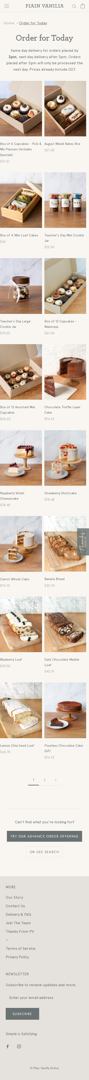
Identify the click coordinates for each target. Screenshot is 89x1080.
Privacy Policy (17, 957)
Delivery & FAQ (18, 914)
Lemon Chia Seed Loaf (17, 745)
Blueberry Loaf (11, 659)
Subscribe (22, 1013)
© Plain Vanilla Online (44, 1068)
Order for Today (33, 23)
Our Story (14, 897)
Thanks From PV (20, 931)
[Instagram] (19, 1046)
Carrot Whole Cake (14, 579)
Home (9, 23)
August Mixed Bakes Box (62, 144)
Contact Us (15, 906)
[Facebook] (7, 1046)
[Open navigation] (6, 6)
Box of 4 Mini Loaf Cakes (19, 235)
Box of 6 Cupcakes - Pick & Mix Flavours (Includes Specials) (21, 149)
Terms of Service (20, 948)
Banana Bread (54, 579)
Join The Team (18, 923)
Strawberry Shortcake (60, 493)
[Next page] (55, 779)
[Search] (74, 6)
